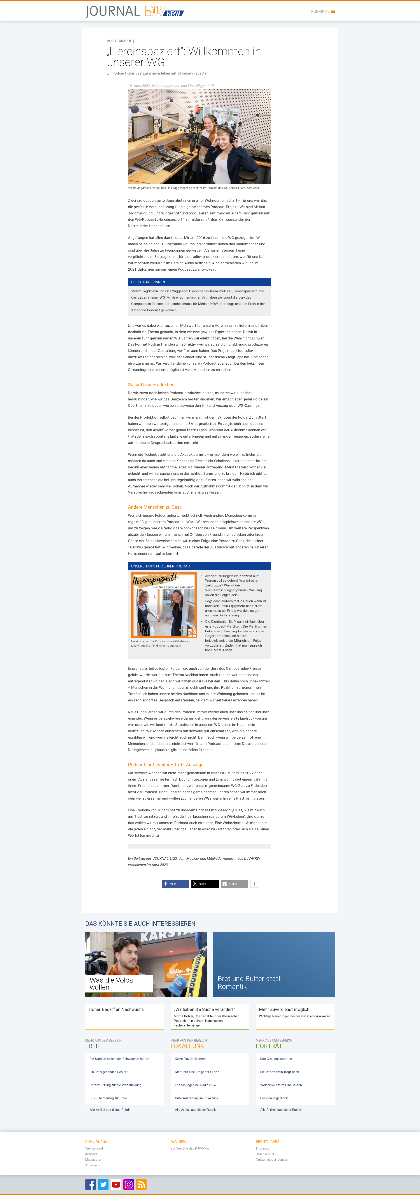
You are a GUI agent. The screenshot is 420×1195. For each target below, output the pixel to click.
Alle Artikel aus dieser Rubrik (110, 1110)
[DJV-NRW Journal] (135, 10)
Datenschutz (265, 1154)
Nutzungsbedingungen (272, 1160)
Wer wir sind (94, 1148)
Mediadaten (93, 1160)
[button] (175, 884)
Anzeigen (92, 1165)
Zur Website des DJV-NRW (190, 1148)
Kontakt (91, 1154)
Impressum (264, 1148)
